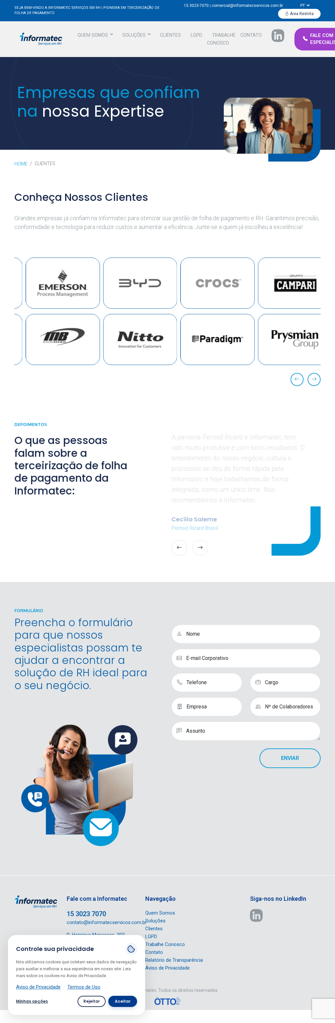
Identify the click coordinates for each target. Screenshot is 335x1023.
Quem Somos (160, 913)
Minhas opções (32, 1001)
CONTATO (251, 35)
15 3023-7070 (196, 5)
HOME (20, 164)
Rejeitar (91, 1001)
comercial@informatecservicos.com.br (247, 5)
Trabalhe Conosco (165, 944)
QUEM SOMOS (93, 35)
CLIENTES (170, 35)
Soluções (155, 921)
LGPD (196, 35)
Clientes (154, 929)
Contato (154, 952)
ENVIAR (290, 758)
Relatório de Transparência (174, 960)
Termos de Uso (83, 987)
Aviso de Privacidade (167, 968)
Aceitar (123, 1001)
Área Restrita (301, 13)
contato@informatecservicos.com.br (107, 922)
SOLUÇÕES (134, 35)
